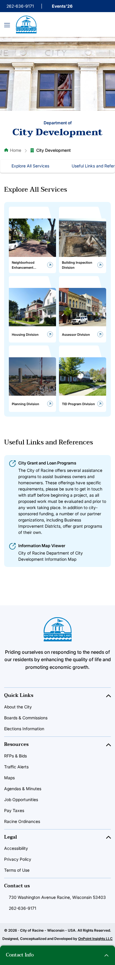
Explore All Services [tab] (30, 165)
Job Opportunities (21, 799)
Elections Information (24, 728)
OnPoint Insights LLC (95, 938)
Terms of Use (16, 870)
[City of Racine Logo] (26, 24)
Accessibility (16, 848)
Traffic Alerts (16, 766)
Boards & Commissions (25, 717)
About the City (18, 706)
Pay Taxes (14, 810)
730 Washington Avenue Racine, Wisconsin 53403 (57, 897)
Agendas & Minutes (22, 788)
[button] (57, 955)
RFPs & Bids (15, 755)
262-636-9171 (20, 6)
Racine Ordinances (22, 821)
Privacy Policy (17, 859)
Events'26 (62, 6)
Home (15, 150)
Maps (9, 777)
